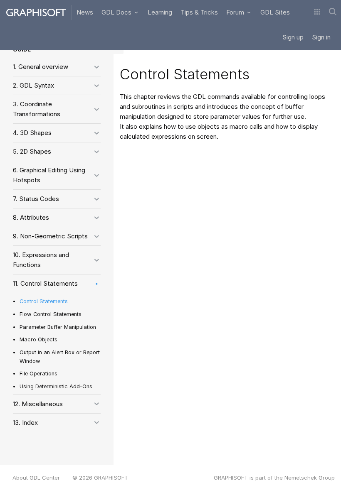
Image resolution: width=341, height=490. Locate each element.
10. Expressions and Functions (41, 260)
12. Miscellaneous (38, 404)
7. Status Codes (36, 199)
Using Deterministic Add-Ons (56, 386)
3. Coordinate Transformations (36, 109)
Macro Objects (38, 339)
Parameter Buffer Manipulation (58, 327)
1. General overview (40, 67)
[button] (317, 12)
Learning (160, 12)
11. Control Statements (45, 283)
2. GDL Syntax (33, 85)
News (85, 12)
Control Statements (44, 301)
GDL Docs (117, 12)
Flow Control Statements (51, 314)
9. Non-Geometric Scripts (50, 236)
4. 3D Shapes (32, 133)
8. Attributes (31, 217)
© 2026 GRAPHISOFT (100, 477)
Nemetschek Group (309, 477)
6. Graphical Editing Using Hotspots (49, 175)
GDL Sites (275, 12)
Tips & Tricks (199, 12)
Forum (236, 12)
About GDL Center (36, 477)
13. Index (25, 422)
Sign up (293, 37)
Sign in (321, 37)
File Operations (38, 373)
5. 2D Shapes (32, 151)
